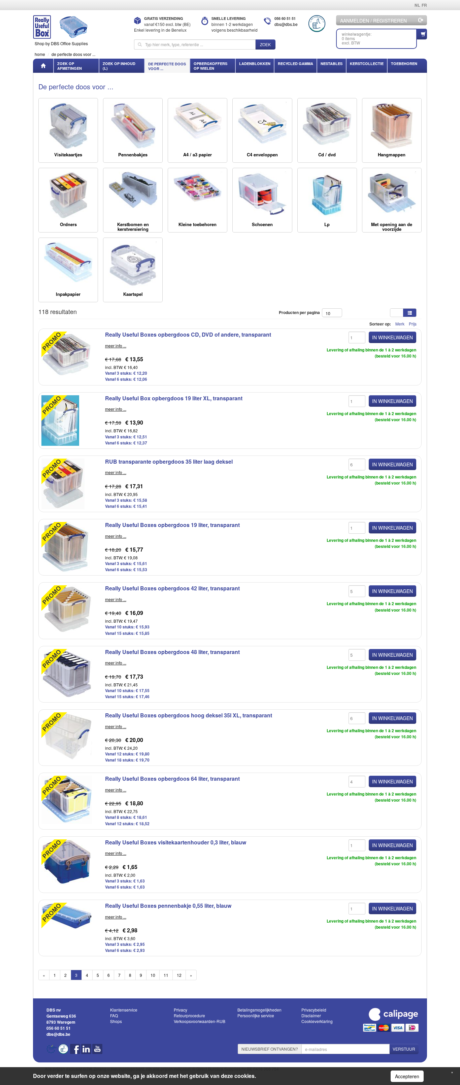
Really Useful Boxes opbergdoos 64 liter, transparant (172, 778)
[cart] (422, 34)
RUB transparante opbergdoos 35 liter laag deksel (169, 461)
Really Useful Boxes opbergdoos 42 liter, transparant (172, 588)
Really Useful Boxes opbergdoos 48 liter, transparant (172, 652)
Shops (116, 1021)
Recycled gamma (295, 63)
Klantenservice (123, 1010)
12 (179, 975)
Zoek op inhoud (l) (119, 66)
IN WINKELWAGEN (392, 337)
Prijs (413, 324)
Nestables (331, 63)
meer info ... (115, 345)
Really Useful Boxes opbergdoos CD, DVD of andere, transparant (188, 334)
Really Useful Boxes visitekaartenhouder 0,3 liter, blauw (175, 842)
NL (417, 5)
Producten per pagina (300, 312)
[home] (43, 66)
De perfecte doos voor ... (167, 66)
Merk (399, 324)
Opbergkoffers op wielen (210, 66)
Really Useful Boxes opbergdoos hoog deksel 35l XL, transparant (188, 715)
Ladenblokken (254, 63)
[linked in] (86, 1051)
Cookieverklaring (317, 1021)
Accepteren (407, 1076)
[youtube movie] (97, 1051)
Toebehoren (404, 63)
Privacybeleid (313, 1010)
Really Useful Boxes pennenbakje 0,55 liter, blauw (168, 905)
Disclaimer (311, 1015)
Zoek (265, 44)
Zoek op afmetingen (69, 66)
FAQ (114, 1015)
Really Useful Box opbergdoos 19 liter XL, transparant (173, 398)
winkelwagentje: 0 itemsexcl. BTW (356, 38)
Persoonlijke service (255, 1015)
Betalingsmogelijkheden (259, 1010)
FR (424, 5)
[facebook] (75, 1051)
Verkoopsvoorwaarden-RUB (199, 1021)
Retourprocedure (189, 1015)
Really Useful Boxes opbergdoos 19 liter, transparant (172, 525)
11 (166, 975)
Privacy (180, 1010)
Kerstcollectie (367, 63)
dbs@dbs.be (286, 24)
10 (153, 975)
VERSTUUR (404, 1049)
